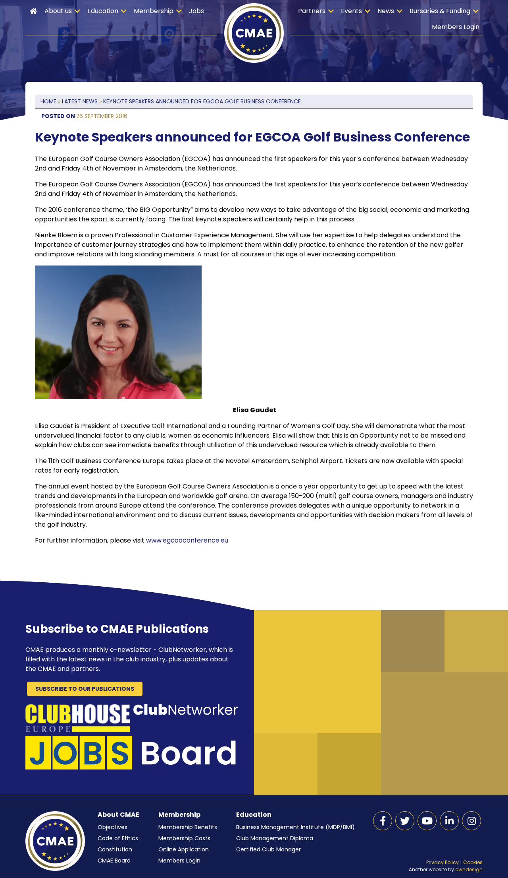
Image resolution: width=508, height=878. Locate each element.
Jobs (196, 11)
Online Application (183, 849)
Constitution (115, 849)
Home (33, 11)
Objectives (112, 827)
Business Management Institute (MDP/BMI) (295, 827)
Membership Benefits (187, 827)
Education (102, 11)
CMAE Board (114, 860)
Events (351, 11)
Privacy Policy (442, 862)
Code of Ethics (118, 838)
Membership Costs (184, 838)
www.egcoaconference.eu (187, 540)
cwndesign (469, 869)
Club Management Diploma (274, 838)
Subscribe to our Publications (84, 689)
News (385, 11)
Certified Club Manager (268, 849)
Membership (153, 11)
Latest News (80, 101)
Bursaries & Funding (440, 11)
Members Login (455, 26)
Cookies (473, 862)
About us (58, 11)
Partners (311, 11)
